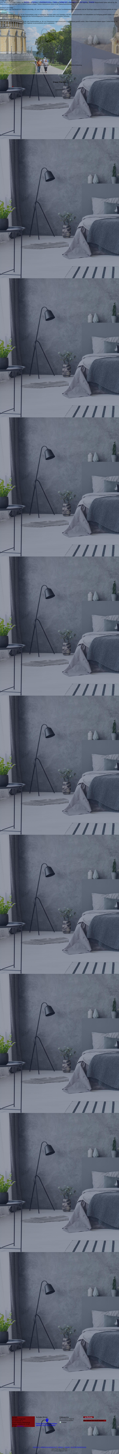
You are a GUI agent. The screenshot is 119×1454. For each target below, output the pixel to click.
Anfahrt (67, 1447)
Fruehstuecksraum (45, 2)
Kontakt (91, 2)
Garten (55, 2)
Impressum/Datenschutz (49, 1447)
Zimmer (34, 2)
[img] (59, 37)
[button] (59, 25)
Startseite (26, 2)
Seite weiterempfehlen (78, 1447)
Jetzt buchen (83, 2)
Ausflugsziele (63, 2)
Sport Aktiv (72, 2)
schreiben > (20, 1426)
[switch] (1, 6)
